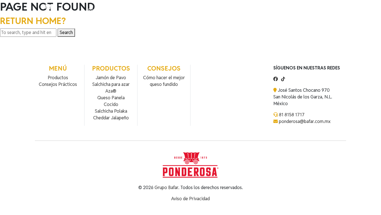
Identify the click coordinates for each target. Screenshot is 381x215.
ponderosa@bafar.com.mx (305, 121)
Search (66, 32)
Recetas (128, 10)
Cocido (111, 104)
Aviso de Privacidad (190, 199)
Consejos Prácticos (58, 84)
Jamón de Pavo (111, 78)
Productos (101, 10)
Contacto (153, 10)
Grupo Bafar (166, 187)
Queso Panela (111, 98)
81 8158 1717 (292, 115)
